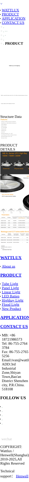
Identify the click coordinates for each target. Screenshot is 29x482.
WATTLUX (10, 10)
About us (8, 266)
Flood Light (10, 305)
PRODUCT (10, 14)
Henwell (22, 476)
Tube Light (10, 284)
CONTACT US (13, 23)
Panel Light (10, 288)
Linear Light (11, 292)
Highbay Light (12, 300)
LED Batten (10, 296)
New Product (11, 309)
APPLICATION (13, 18)
